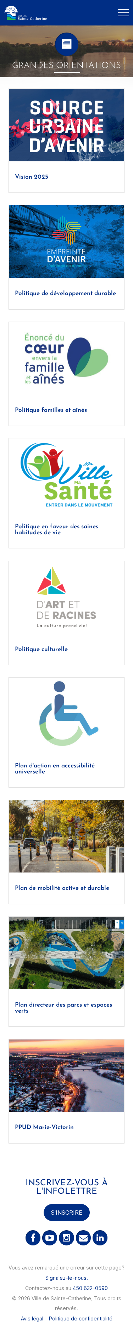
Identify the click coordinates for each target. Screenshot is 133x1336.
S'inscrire (66, 1212)
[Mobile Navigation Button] (123, 12)
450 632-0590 (90, 1288)
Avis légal (32, 1318)
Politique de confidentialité (80, 1318)
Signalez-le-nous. (66, 1278)
